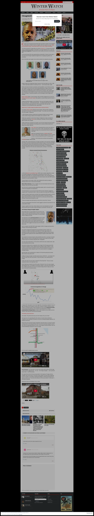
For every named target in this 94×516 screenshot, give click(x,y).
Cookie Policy (20, 514)
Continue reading (47, 24)
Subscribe (57, 21)
